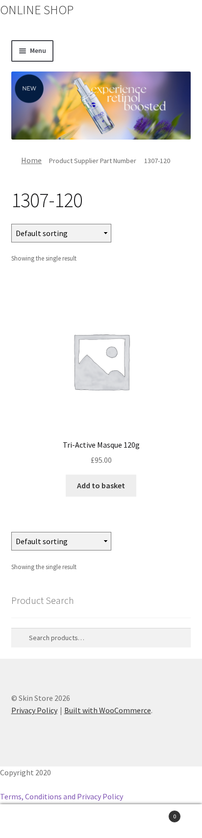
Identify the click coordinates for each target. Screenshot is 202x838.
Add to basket (101, 485)
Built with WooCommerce (107, 710)
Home (31, 160)
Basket (156, 813)
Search (100, 821)
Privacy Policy (34, 710)
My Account (33, 821)
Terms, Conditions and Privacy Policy (61, 796)
